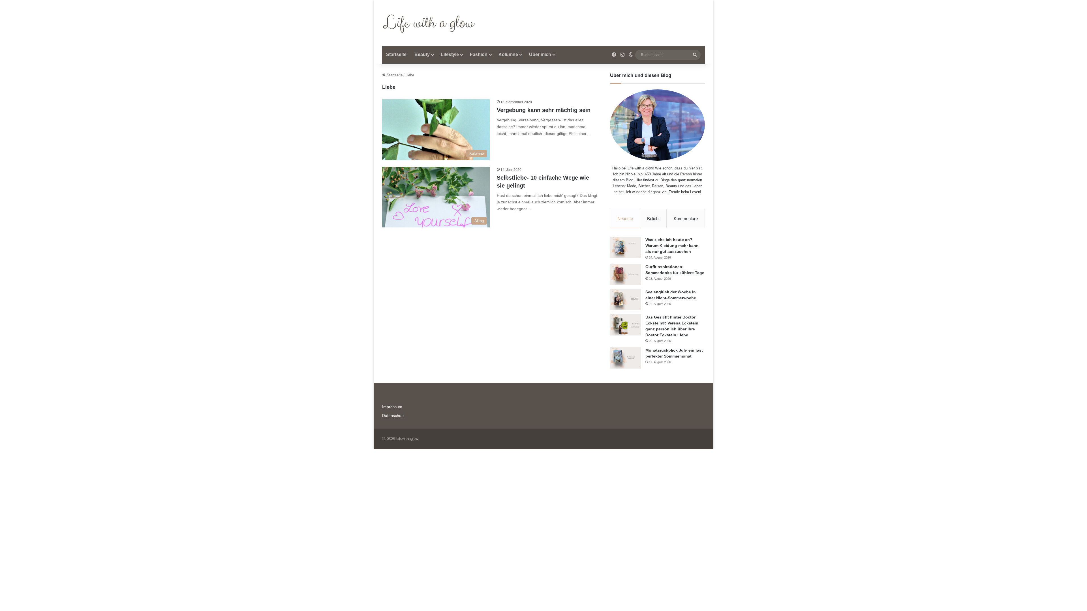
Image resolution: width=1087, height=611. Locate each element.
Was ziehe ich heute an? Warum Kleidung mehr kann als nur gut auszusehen (672, 245)
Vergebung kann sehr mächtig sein (543, 110)
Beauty (422, 54)
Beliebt (653, 218)
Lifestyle (450, 54)
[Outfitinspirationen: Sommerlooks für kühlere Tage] (625, 274)
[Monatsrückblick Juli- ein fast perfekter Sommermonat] (625, 358)
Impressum (392, 407)
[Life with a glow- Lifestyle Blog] (430, 23)
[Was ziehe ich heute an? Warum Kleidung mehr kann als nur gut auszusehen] (625, 247)
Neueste (625, 218)
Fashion (478, 54)
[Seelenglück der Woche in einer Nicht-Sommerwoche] (625, 299)
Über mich (540, 54)
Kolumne (508, 54)
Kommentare (686, 218)
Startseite (396, 54)
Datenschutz (393, 416)
